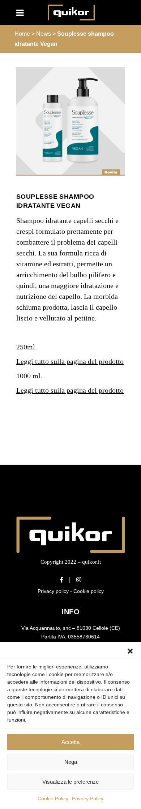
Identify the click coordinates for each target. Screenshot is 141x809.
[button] (130, 651)
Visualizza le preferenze (70, 782)
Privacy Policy (87, 798)
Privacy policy (53, 591)
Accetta (70, 742)
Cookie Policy (53, 798)
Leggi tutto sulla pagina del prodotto (70, 361)
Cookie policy (88, 591)
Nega (70, 762)
